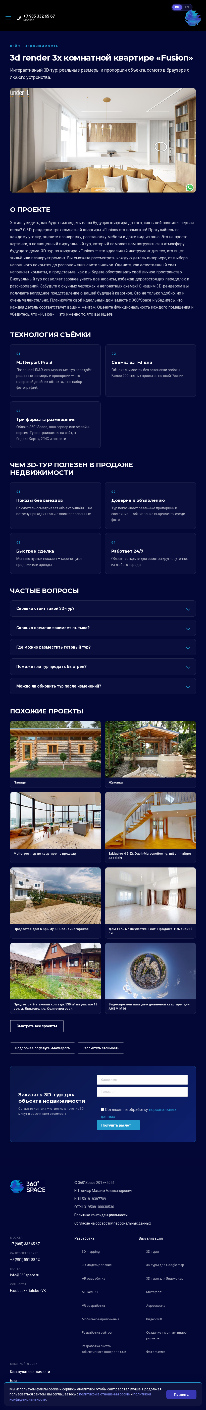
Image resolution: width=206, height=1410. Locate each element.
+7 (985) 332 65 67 (25, 1244)
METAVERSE (90, 1292)
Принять (181, 1394)
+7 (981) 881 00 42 (25, 1259)
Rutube (33, 1291)
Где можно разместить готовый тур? (53, 647)
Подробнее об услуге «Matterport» (42, 1048)
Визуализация (151, 1238)
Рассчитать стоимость (100, 1048)
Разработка (84, 1238)
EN (187, 7)
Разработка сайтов (97, 1332)
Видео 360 (154, 1319)
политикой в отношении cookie (104, 1394)
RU (177, 7)
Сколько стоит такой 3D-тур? (45, 608)
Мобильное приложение (100, 1319)
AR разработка (93, 1278)
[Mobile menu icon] (8, 18)
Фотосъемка (156, 1352)
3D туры (152, 1251)
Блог (14, 1381)
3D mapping (91, 1251)
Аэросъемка (155, 1305)
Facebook (17, 1291)
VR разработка (93, 1305)
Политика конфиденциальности (101, 1215)
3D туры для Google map (165, 1265)
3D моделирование (97, 1265)
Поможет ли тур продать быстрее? (51, 666)
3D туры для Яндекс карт (165, 1278)
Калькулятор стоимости (30, 1372)
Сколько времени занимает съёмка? (53, 627)
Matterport (154, 1292)
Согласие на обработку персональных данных (112, 1223)
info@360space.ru (24, 1275)
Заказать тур (103, 190)
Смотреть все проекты (37, 1026)
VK (43, 1291)
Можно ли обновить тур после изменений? (58, 686)
